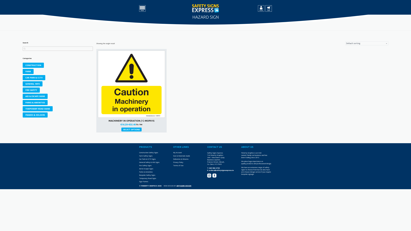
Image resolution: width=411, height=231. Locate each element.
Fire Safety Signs (145, 165)
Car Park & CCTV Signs (147, 159)
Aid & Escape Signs (146, 169)
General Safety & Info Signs (149, 162)
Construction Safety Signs (148, 152)
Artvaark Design (183, 186)
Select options (131, 129)
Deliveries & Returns (180, 159)
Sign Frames (143, 181)
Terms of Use (178, 165)
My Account (177, 152)
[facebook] (214, 176)
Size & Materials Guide (181, 156)
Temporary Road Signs (147, 178)
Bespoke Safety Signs (147, 175)
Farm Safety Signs (146, 156)
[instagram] (209, 176)
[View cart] (268, 8)
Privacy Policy (178, 162)
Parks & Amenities (146, 172)
